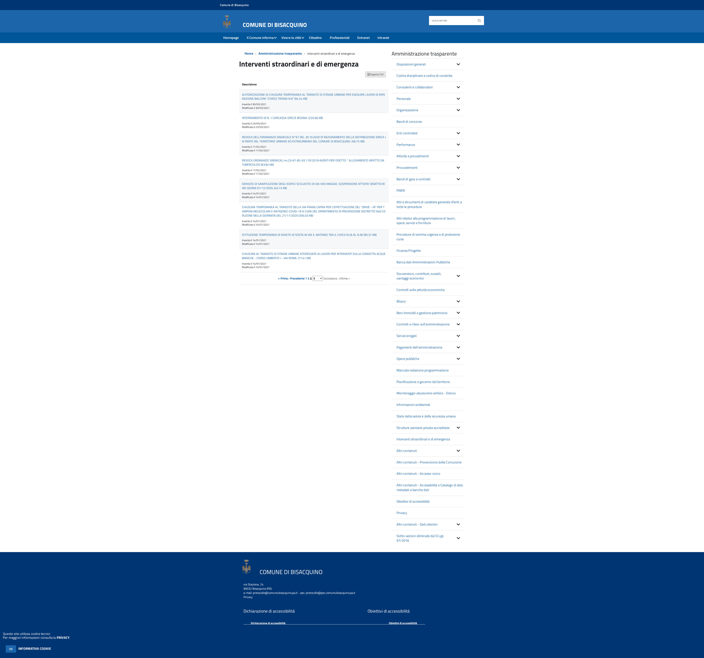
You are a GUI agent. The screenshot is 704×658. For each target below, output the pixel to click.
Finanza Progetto (409, 250)
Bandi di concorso (409, 121)
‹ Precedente (297, 278)
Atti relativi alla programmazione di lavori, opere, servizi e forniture (426, 221)
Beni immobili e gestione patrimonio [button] (422, 312)
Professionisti (340, 37)
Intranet (383, 37)
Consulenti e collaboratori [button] (415, 87)
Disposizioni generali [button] (411, 64)
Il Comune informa (260, 37)
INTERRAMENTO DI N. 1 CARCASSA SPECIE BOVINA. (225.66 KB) (282, 118)
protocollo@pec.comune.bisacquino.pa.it (330, 593)
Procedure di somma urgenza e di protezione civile (428, 237)
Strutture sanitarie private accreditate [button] (423, 427)
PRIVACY (63, 637)
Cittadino (315, 37)
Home (249, 53)
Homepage (231, 37)
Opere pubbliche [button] (408, 358)
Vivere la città (291, 37)
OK (11, 649)
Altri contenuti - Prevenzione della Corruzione (429, 462)
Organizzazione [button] (407, 110)
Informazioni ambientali (413, 404)
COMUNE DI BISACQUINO (275, 24)
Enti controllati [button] (407, 133)
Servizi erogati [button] (407, 335)
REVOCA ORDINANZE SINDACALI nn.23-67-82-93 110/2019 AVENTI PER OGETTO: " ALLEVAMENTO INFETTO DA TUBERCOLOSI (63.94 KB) (313, 162)
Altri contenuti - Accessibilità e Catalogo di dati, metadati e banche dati (430, 487)
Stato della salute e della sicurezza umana (426, 416)
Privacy (402, 512)
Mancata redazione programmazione (423, 370)
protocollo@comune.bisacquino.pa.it (275, 593)
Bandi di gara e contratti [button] (414, 179)
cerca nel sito (439, 20)
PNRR (401, 190)
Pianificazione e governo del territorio (423, 381)
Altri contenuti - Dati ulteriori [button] (417, 524)
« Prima (283, 278)
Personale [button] (404, 98)
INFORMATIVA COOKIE (34, 648)
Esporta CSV (377, 74)
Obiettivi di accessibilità (413, 501)
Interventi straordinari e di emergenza (423, 439)
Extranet (363, 37)
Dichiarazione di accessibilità (268, 623)
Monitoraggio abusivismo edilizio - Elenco (426, 393)
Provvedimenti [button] (407, 167)
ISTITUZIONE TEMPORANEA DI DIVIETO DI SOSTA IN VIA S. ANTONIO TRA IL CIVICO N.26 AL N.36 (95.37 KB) (309, 235)
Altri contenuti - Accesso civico (418, 473)
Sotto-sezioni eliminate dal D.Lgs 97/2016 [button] (420, 538)
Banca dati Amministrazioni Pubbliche (423, 262)
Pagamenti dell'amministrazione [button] (419, 347)
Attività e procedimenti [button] (413, 156)
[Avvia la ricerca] (479, 20)
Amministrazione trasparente (280, 53)
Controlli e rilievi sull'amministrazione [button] (423, 324)
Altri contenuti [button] (407, 450)
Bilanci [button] (401, 301)
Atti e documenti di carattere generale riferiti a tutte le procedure (429, 204)
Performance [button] (406, 144)
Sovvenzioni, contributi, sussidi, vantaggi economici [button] (419, 276)
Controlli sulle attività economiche (421, 289)
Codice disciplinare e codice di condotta (424, 75)
